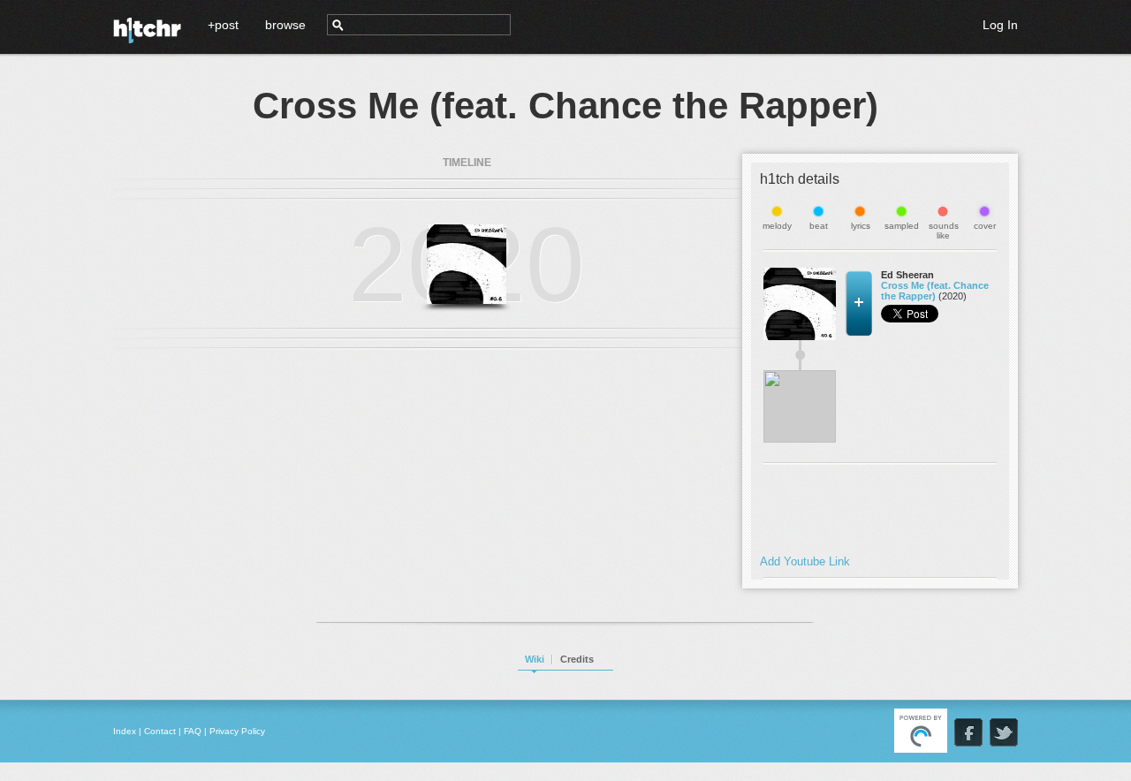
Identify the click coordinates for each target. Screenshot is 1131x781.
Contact (160, 731)
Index (124, 731)
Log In (1000, 25)
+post (223, 25)
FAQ (192, 731)
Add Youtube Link (805, 561)
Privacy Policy (237, 731)
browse (285, 25)
